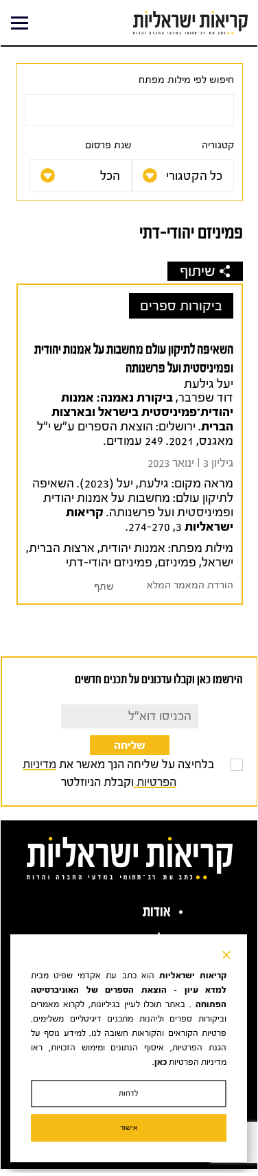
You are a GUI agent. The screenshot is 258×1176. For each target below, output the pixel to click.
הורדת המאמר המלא (190, 585)
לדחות (129, 1093)
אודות (157, 911)
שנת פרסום (108, 145)
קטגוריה (218, 145)
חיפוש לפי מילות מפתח (186, 80)
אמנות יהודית (132, 548)
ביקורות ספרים (181, 306)
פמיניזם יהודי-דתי (109, 562)
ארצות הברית (62, 548)
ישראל (217, 562)
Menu (19, 23)
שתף (104, 586)
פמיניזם (177, 562)
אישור (128, 1127)
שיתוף (197, 271)
